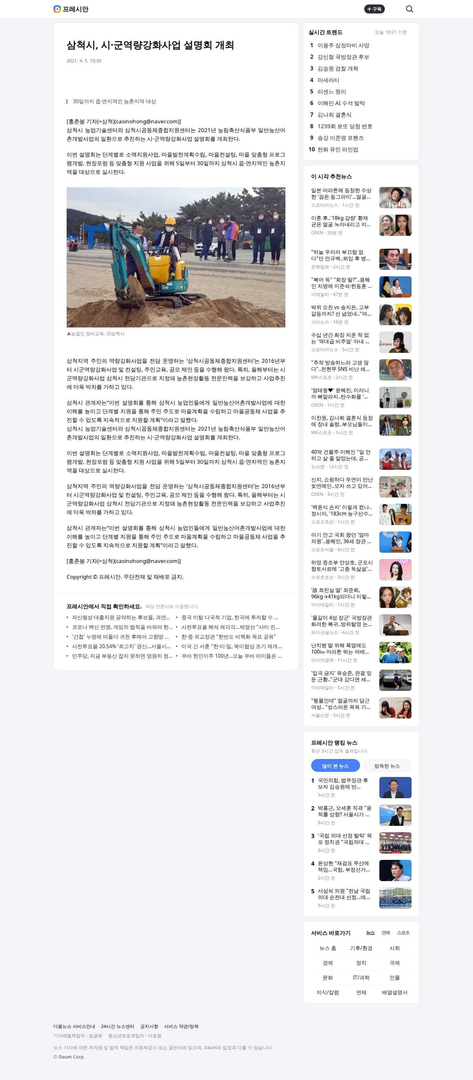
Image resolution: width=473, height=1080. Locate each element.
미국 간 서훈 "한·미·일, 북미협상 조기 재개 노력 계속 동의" (231, 646)
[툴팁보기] (411, 33)
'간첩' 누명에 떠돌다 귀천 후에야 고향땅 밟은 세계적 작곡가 (122, 636)
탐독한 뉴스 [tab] (387, 766)
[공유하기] (395, 9)
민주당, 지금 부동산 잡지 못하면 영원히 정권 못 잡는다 (122, 655)
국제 (395, 962)
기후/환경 (361, 947)
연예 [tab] (386, 932)
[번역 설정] (253, 79)
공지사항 (149, 1026)
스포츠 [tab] (403, 932)
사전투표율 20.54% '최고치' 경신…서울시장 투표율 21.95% (122, 646)
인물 (395, 977)
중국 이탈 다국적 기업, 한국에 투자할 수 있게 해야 (231, 617)
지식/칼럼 (328, 992)
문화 (328, 977)
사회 (395, 947)
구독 (377, 9)
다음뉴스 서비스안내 (74, 1026)
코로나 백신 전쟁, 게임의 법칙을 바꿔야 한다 (122, 626)
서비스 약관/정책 (181, 1026)
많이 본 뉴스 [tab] (335, 766)
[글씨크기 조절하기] (266, 79)
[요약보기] (227, 79)
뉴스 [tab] (370, 932)
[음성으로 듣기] (240, 79)
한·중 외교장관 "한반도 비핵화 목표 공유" (228, 636)
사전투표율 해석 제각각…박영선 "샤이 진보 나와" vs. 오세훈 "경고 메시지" (231, 626)
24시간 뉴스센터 (117, 1026)
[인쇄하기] (279, 79)
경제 (328, 962)
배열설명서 (395, 992)
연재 (361, 992)
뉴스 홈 (328, 947)
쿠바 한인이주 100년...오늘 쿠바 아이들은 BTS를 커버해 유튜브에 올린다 (231, 655)
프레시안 (75, 9)
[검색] (412, 9)
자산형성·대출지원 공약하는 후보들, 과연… (121, 617)
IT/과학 (361, 977)
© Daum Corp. (69, 1056)
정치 (361, 962)
